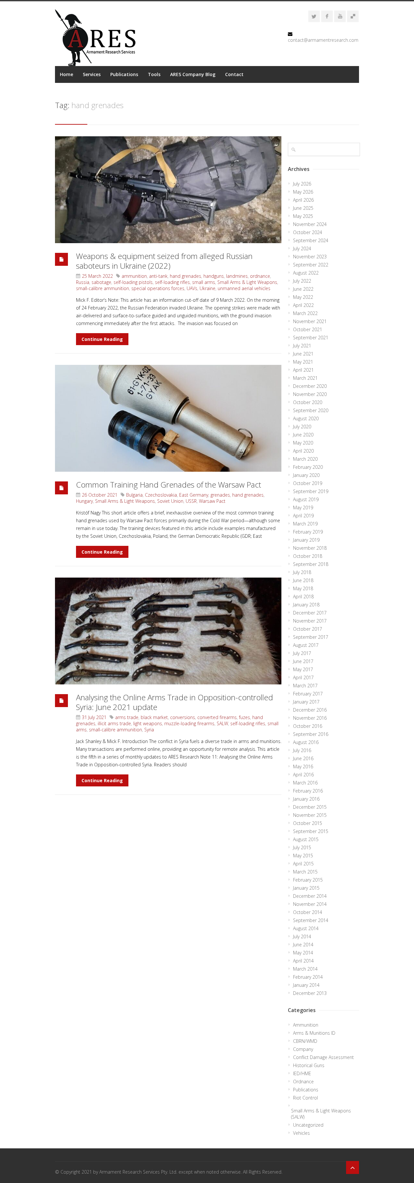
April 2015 (303, 864)
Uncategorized (308, 1125)
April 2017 (303, 677)
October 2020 (307, 402)
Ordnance (303, 1081)
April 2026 (303, 200)
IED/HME (302, 1073)
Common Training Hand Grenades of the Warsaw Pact (168, 484)
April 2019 (303, 516)
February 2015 (308, 880)
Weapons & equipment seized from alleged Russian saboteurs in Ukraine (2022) (164, 261)
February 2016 (308, 791)
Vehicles (301, 1133)
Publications (124, 74)
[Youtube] (340, 16)
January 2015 (306, 888)
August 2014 (306, 928)
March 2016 (305, 783)
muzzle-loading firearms (189, 723)
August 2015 (306, 839)
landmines (237, 276)
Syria (149, 730)
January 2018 (306, 605)
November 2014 (310, 904)
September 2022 (310, 265)
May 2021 (303, 362)
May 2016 (303, 766)
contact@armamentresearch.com (323, 40)
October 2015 (307, 823)
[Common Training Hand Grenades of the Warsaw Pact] (168, 418)
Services (92, 74)
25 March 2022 (97, 276)
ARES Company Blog (192, 74)
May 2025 (303, 216)
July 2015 (302, 847)
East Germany (193, 495)
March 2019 (305, 524)
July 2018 (302, 572)
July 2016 (302, 750)
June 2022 (303, 289)
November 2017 (310, 621)
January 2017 (306, 702)
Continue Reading (102, 339)
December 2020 (310, 386)
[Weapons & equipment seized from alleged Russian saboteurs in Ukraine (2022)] (168, 189)
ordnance (260, 276)
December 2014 (310, 896)
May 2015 (303, 855)
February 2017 (308, 694)
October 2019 (307, 483)
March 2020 (305, 459)
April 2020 (303, 451)
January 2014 (306, 985)
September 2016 (310, 734)
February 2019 (308, 532)
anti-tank (158, 276)
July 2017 (302, 653)
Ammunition (305, 1025)
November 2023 (310, 257)
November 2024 (310, 224)
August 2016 (306, 742)
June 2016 (303, 758)
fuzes (244, 717)
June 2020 (303, 435)
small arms (203, 282)
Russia (82, 282)
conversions (182, 717)
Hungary (84, 501)
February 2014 (308, 977)
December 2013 (310, 993)
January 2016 (306, 799)
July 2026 (302, 184)
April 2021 (303, 370)
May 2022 (303, 297)
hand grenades (185, 276)
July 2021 (302, 346)
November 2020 (310, 394)
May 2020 (303, 443)
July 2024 (302, 248)
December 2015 (310, 807)
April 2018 (303, 596)
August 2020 (306, 418)
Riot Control (305, 1098)
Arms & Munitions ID (314, 1033)
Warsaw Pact (212, 501)
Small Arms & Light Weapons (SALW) (321, 1114)
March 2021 (305, 378)
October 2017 (307, 629)
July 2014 (302, 936)
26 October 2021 (99, 495)
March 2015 (305, 872)
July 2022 (302, 281)
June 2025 (303, 208)
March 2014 (305, 969)
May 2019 (303, 507)
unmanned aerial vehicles (244, 288)
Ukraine (207, 288)
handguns (213, 276)
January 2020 (306, 475)
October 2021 (307, 329)
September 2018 (310, 564)
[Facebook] (327, 16)
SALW (222, 723)
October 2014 (307, 912)
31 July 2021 (94, 717)
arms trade (126, 717)
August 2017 (306, 645)
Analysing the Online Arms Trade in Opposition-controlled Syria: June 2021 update (174, 702)
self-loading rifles (172, 282)
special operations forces (157, 288)
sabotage (101, 282)
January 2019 (306, 540)
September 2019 (310, 491)
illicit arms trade (114, 723)
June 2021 (303, 354)
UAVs (192, 288)
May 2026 (303, 192)
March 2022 (305, 313)
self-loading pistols (133, 282)
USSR (191, 501)
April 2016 (303, 775)
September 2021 (310, 337)
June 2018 (303, 580)
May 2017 (303, 669)
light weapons (147, 723)
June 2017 (303, 661)
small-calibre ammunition (102, 288)
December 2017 (310, 613)
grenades (220, 495)
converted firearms (217, 717)
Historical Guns (308, 1065)
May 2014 (303, 953)
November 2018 (310, 548)
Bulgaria (134, 495)
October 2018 (307, 556)
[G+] (353, 16)
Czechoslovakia (161, 495)
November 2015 (310, 815)
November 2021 (310, 321)
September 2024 (310, 240)
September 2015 (310, 831)
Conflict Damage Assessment (323, 1057)
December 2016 (310, 710)
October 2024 (307, 232)
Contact (234, 74)
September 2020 (310, 410)
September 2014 (310, 920)
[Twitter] (314, 16)
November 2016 (310, 718)
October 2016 (307, 726)
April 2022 (303, 305)
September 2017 (310, 637)
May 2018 (303, 588)
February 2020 (308, 467)
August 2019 (306, 499)
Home (66, 74)
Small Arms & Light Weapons (247, 282)
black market (154, 717)
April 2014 (303, 961)
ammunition (134, 276)
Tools (154, 74)
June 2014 (303, 944)
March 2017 (305, 685)
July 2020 (302, 426)
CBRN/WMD (305, 1041)
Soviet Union (170, 501)
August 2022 (306, 273)
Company (303, 1049)
